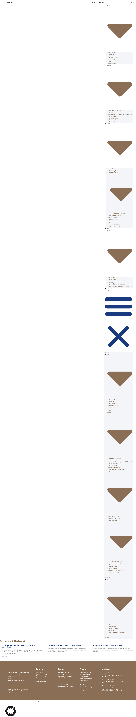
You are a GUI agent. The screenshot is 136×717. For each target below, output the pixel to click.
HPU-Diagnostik (113, 116)
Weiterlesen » (5, 657)
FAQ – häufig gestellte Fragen (117, 285)
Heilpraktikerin (113, 52)
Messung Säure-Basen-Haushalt (117, 122)
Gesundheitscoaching (114, 227)
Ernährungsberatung (114, 171)
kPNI (110, 62)
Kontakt (108, 230)
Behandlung (112, 279)
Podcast (108, 288)
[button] (118, 321)
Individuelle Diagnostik (115, 111)
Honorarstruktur (113, 281)
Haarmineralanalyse (114, 120)
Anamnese (112, 113)
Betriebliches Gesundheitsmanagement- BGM (121, 287)
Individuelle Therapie (114, 169)
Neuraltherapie (113, 221)
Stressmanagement (114, 225)
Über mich (112, 277)
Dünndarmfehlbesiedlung (118, 214)
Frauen (108, 228)
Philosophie (112, 56)
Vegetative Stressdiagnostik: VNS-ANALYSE (120, 114)
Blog (107, 290)
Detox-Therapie (113, 217)
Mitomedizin (112, 63)
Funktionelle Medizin (114, 58)
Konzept (111, 54)
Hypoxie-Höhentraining (115, 223)
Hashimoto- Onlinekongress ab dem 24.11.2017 (108, 645)
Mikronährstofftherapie (115, 215)
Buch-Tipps (112, 283)
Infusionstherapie (113, 219)
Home (107, 5)
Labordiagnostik (113, 118)
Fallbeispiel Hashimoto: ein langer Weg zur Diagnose (64, 645)
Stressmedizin (112, 60)
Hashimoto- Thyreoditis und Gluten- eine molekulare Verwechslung (19, 646)
